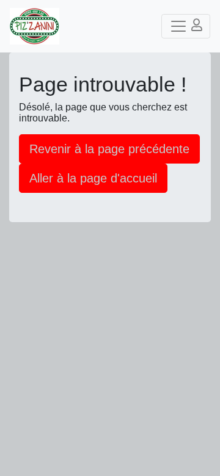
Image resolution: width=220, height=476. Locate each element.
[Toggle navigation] (185, 26)
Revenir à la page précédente (109, 149)
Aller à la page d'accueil (93, 178)
